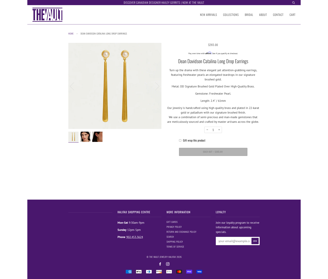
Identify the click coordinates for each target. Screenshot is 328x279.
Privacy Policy (174, 226)
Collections (231, 14)
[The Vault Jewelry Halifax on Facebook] (160, 264)
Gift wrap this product (194, 140)
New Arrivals (208, 14)
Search (170, 236)
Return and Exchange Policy (181, 231)
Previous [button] (74, 86)
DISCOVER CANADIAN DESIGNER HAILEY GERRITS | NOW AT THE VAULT (164, 2)
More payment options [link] (213, 171)
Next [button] (155, 86)
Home (71, 33)
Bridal (249, 14)
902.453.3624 (134, 237)
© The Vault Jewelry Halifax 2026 (164, 257)
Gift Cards (172, 222)
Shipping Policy (175, 241)
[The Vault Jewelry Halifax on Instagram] (168, 264)
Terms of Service (175, 246)
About (263, 14)
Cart (293, 14)
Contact (278, 14)
